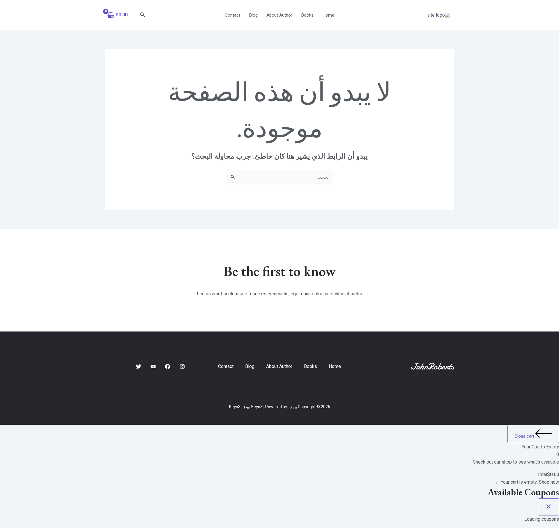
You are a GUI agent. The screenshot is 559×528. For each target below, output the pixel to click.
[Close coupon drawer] (548, 506)
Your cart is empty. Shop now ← (527, 482)
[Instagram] (182, 366)
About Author (279, 15)
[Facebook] (167, 366)
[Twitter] (138, 366)
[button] (142, 15)
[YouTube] (153, 366)
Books (307, 15)
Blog (253, 15)
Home (328, 15)
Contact (232, 15)
